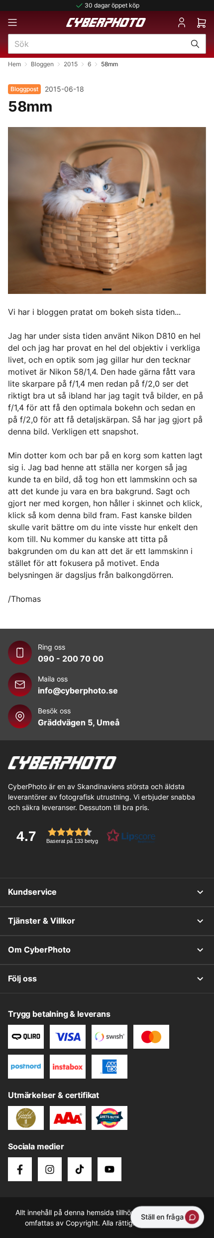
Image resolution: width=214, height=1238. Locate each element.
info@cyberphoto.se (78, 690)
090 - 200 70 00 (71, 659)
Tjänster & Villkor (41, 921)
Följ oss (22, 978)
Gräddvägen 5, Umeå (78, 722)
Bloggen (42, 64)
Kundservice (32, 892)
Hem (14, 64)
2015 (71, 64)
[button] (82, 836)
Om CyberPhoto (39, 950)
